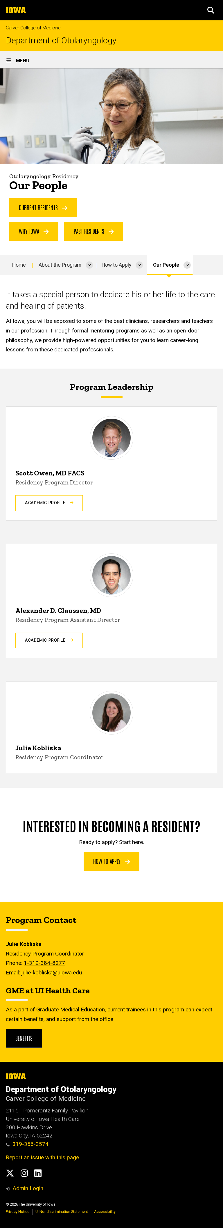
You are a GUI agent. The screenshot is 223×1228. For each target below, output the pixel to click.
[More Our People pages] (187, 265)
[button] (211, 10)
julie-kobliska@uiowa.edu (51, 972)
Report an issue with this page (42, 1157)
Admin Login (27, 1188)
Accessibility (105, 1211)
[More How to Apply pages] (139, 265)
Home (19, 265)
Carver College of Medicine (33, 28)
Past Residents (90, 231)
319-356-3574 (30, 1144)
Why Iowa (30, 231)
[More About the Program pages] (89, 265)
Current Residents (39, 207)
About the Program (60, 265)
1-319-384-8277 (44, 963)
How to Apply (116, 265)
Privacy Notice (17, 1211)
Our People (166, 265)
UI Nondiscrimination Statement (61, 1211)
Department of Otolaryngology (61, 40)
